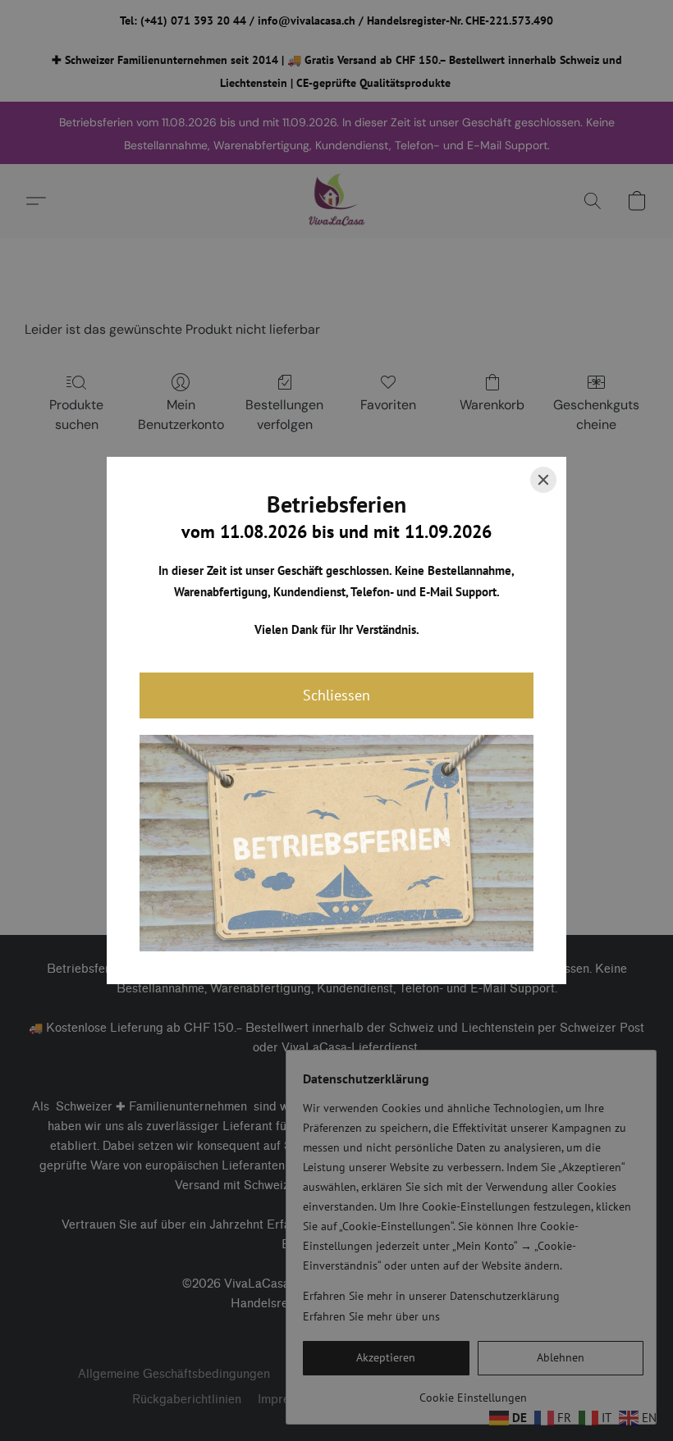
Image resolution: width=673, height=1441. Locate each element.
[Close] (543, 480)
